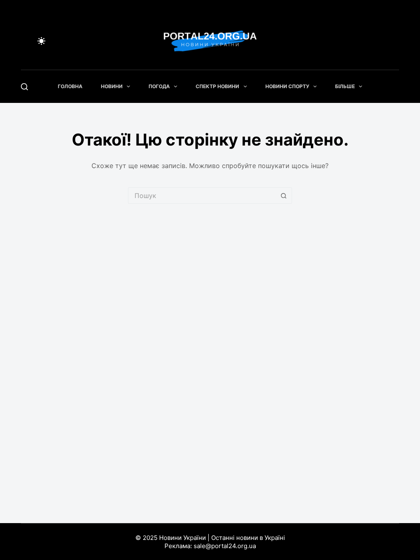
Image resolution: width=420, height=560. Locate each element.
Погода (159, 86)
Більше (345, 86)
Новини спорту (287, 86)
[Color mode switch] (41, 41)
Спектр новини (217, 86)
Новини (112, 86)
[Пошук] (24, 86)
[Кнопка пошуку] (284, 195)
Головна (70, 86)
